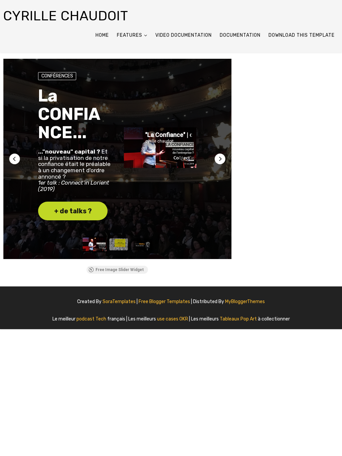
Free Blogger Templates (165, 301)
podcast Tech (91, 319)
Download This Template (302, 35)
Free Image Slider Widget (120, 269)
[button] (15, 159)
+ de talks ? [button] (73, 211)
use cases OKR (173, 319)
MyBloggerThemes (245, 301)
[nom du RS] (333, 299)
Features (129, 35)
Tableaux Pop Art (239, 319)
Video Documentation (183, 35)
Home (102, 35)
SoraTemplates (119, 301)
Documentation (240, 35)
